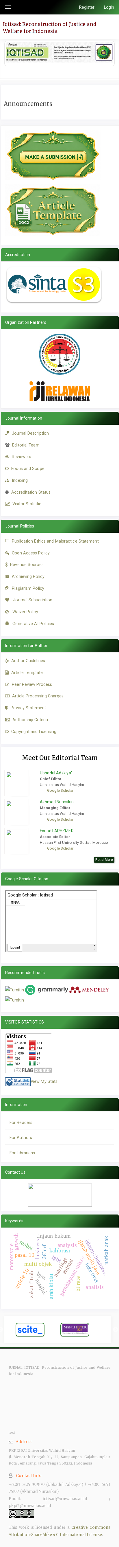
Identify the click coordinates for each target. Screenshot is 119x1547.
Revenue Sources (27, 564)
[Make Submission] (53, 155)
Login (109, 7)
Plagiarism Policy (28, 588)
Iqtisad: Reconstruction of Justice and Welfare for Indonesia (49, 27)
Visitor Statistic (26, 503)
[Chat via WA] (60, 1195)
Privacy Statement (28, 707)
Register (87, 7)
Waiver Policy (25, 611)
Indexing (20, 480)
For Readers (21, 1122)
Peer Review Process (32, 684)
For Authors (21, 1137)
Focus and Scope (27, 468)
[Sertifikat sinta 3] (54, 284)
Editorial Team (25, 445)
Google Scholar (60, 790)
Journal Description (30, 433)
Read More (104, 860)
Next (115, 1330)
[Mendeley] (90, 989)
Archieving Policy (28, 576)
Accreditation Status (31, 492)
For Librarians (22, 1153)
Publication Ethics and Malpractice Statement (55, 541)
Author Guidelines (28, 660)
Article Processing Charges (38, 696)
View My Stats (44, 1081)
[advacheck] (14, 999)
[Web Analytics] (18, 1081)
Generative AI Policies (33, 623)
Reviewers (21, 456)
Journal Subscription (32, 600)
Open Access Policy (31, 553)
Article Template (27, 672)
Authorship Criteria (30, 719)
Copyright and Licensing (33, 731)
